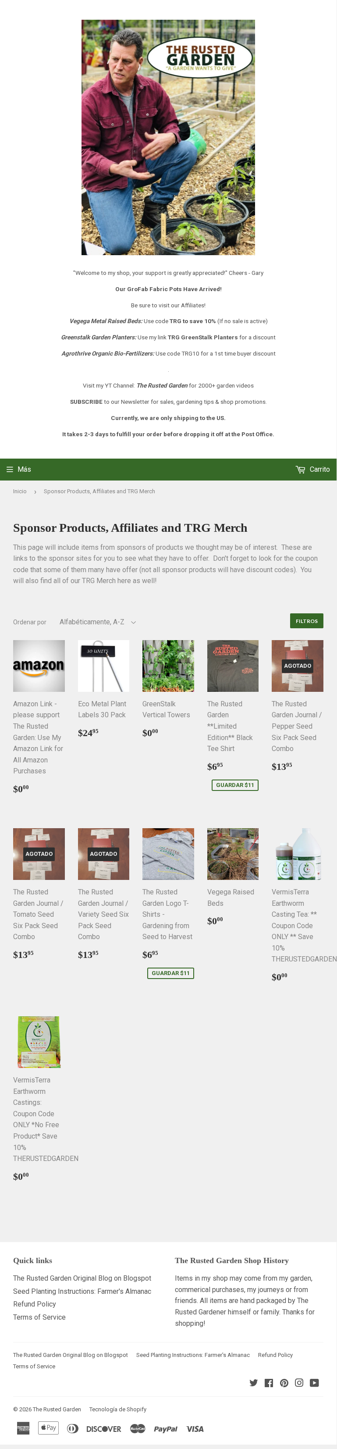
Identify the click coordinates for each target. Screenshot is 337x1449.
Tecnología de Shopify (117, 1409)
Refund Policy (34, 1304)
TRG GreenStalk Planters (203, 337)
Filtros (307, 621)
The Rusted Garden (57, 1409)
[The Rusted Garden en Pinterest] (284, 1384)
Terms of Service (39, 1317)
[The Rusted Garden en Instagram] (299, 1384)
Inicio (20, 491)
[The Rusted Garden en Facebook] (268, 1384)
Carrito (319, 469)
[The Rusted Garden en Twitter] (253, 1384)
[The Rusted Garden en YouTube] (314, 1384)
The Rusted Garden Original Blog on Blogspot (82, 1278)
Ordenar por (29, 622)
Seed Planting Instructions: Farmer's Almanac (82, 1291)
